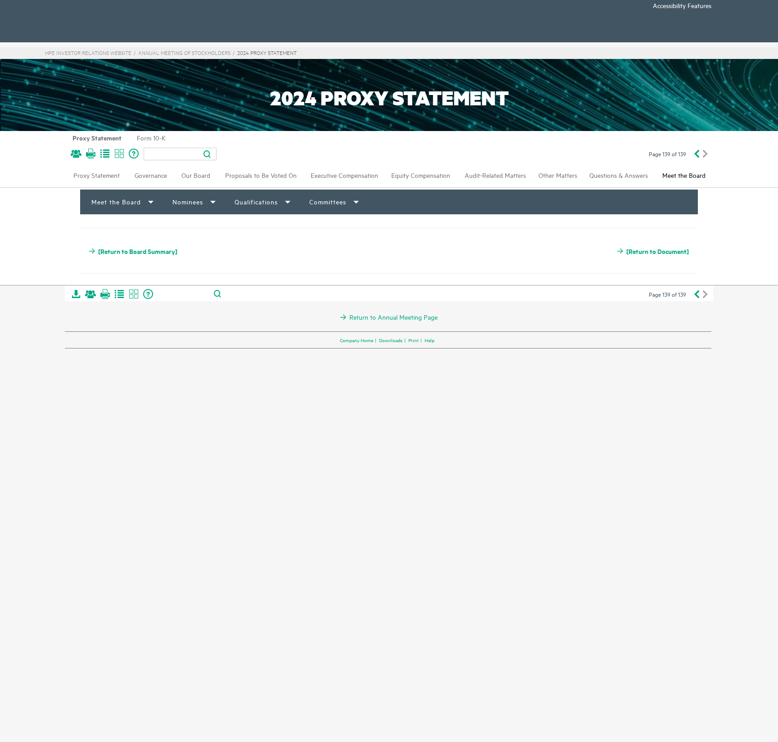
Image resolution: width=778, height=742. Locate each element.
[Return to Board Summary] (137, 251)
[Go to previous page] (696, 153)
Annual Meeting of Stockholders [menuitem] (184, 53)
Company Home (356, 340)
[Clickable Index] (105, 153)
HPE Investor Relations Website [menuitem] (88, 53)
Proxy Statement (97, 137)
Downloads (391, 340)
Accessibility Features (682, 5)
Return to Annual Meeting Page (393, 316)
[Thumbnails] (119, 153)
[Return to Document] (657, 251)
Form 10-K (151, 137)
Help (429, 340)
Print (413, 340)
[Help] (133, 153)
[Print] (90, 153)
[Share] (76, 153)
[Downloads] (76, 294)
